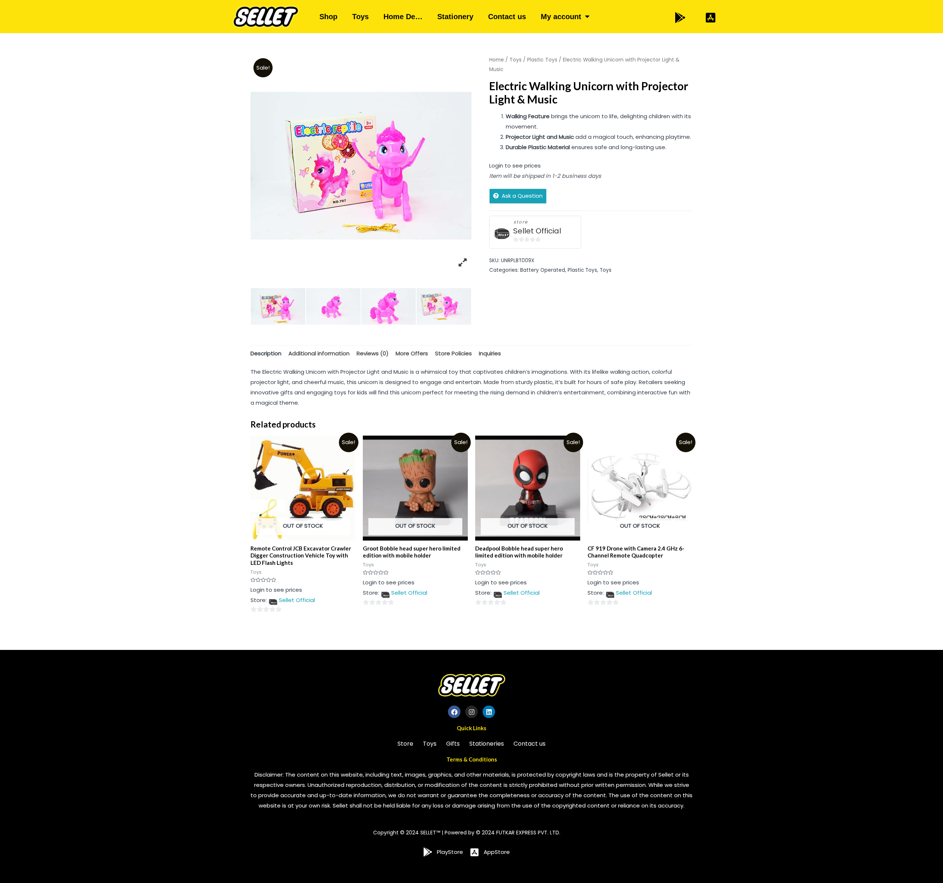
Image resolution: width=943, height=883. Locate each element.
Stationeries (486, 743)
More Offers (412, 353)
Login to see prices (515, 165)
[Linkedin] (489, 712)
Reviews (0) (373, 353)
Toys (360, 17)
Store (405, 743)
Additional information (319, 353)
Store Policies (453, 353)
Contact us (507, 17)
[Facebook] (454, 712)
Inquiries (490, 353)
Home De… (403, 17)
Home (496, 59)
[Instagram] (471, 712)
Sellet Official (537, 231)
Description (265, 353)
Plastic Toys (542, 59)
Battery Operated (542, 270)
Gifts (453, 743)
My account (561, 17)
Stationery (455, 17)
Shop (328, 17)
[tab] (265, 353)
